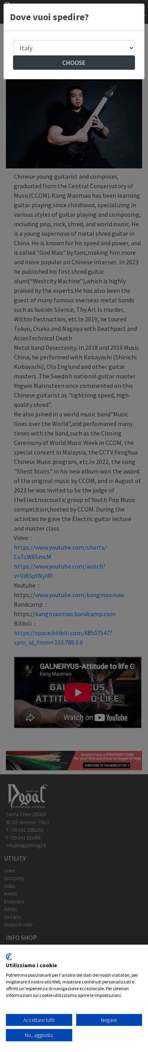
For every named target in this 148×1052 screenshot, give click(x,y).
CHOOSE (74, 63)
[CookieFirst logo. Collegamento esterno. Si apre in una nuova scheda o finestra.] (9, 956)
